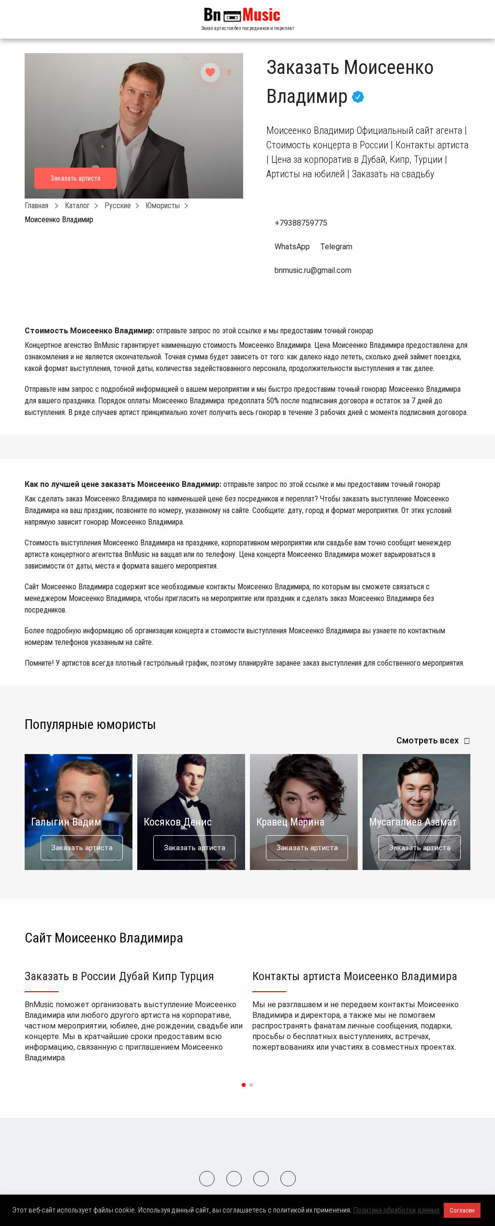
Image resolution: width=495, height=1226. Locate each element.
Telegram (335, 246)
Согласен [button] (462, 1210)
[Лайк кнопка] (210, 72)
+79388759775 (301, 223)
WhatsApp (292, 246)
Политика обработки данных (396, 1210)
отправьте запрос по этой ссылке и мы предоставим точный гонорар (264, 330)
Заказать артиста (82, 847)
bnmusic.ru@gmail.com (313, 270)
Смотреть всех (427, 740)
